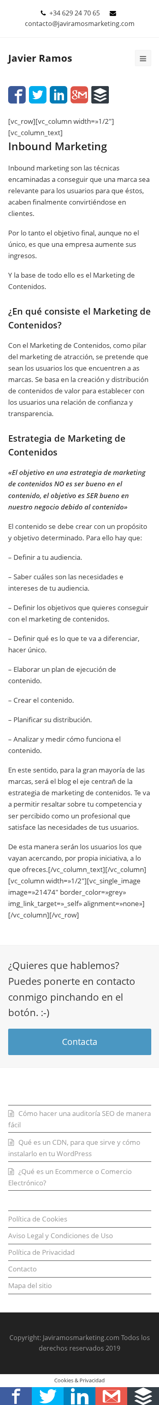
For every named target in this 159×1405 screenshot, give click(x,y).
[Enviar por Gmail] (79, 95)
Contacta (79, 1041)
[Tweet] (37, 95)
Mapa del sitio (30, 1285)
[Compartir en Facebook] (17, 95)
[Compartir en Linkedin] (58, 95)
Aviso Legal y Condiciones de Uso (60, 1235)
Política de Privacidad (41, 1252)
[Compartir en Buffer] (100, 95)
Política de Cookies (37, 1219)
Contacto (22, 1268)
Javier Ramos (40, 58)
